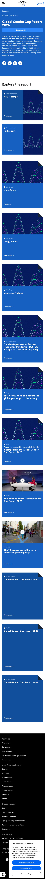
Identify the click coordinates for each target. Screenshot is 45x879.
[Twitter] (10, 63)
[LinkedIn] (15, 63)
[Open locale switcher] (3, 874)
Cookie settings (26, 874)
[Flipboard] (20, 63)
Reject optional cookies (26, 862)
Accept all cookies (26, 868)
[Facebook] (4, 63)
